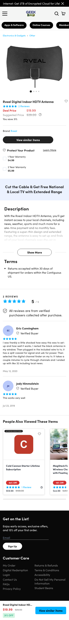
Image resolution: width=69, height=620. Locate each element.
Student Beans (43, 588)
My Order (9, 565)
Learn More (49, 150)
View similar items (28, 140)
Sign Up (12, 546)
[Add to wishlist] (66, 101)
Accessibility (42, 575)
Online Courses (41, 25)
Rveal (14, 131)
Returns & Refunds (46, 565)
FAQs (6, 584)
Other (32, 35)
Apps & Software (14, 25)
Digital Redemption (15, 570)
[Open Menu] (5, 13)
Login (6, 575)
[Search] (56, 13)
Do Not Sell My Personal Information (49, 581)
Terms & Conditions (46, 570)
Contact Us (10, 579)
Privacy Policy (12, 589)
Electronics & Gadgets (14, 35)
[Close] (62, 3)
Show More (34, 252)
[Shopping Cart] (63, 13)
